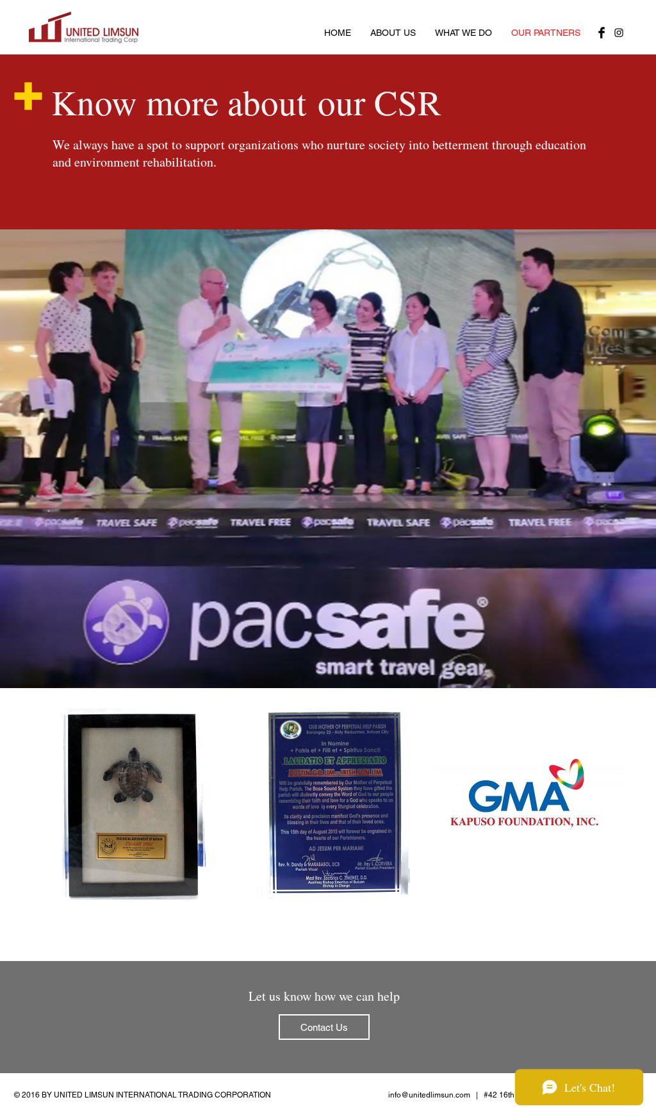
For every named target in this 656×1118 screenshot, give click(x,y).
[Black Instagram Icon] (619, 32)
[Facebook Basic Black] (601, 32)
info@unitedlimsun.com (429, 1094)
